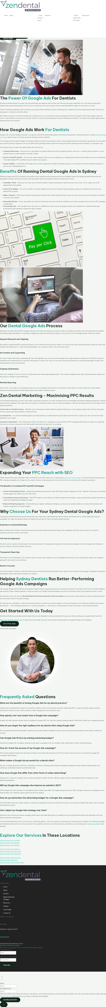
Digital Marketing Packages (76, 18)
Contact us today (93, 824)
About (11, 15)
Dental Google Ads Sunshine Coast (12, 863)
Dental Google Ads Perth (8, 860)
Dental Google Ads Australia (10, 840)
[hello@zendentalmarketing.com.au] (0, 938)
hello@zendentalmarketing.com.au (11, 943)
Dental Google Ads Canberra (10, 849)
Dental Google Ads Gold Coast (10, 851)
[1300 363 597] (0, 932)
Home (6, 15)
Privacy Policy (4, 996)
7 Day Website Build (40, 18)
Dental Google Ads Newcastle (10, 858)
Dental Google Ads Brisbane (9, 845)
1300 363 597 (4, 937)
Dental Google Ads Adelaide (10, 843)
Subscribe (6, 965)
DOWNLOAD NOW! (10, 1000)
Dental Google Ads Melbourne (10, 854)
